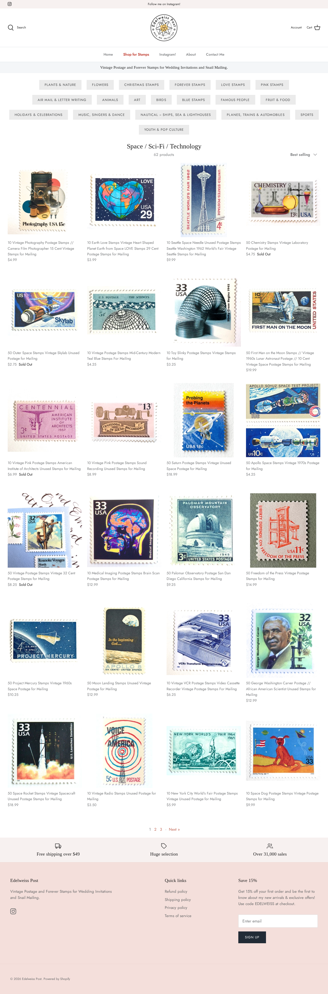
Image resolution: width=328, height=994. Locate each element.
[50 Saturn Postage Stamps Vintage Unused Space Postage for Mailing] (204, 420)
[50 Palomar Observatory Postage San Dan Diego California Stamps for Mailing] (204, 530)
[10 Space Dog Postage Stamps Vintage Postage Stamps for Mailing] (283, 751)
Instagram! (167, 54)
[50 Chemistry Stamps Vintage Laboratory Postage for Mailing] (283, 200)
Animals (110, 99)
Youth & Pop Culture (164, 129)
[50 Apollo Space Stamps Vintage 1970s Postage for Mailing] (283, 420)
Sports (307, 114)
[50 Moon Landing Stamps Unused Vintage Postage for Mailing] (124, 640)
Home (108, 54)
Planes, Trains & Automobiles (255, 114)
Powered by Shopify (57, 979)
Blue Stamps (193, 99)
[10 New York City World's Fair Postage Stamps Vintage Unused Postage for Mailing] (204, 751)
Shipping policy (178, 899)
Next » (174, 829)
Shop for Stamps (136, 54)
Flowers (100, 84)
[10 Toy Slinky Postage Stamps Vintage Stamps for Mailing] (204, 310)
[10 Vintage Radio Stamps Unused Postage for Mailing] (124, 751)
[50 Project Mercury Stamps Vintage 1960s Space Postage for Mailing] (45, 640)
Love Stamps (233, 84)
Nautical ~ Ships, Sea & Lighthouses (176, 114)
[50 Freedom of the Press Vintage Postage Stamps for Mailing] (283, 530)
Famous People (235, 99)
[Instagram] (10, 4)
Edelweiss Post (32, 979)
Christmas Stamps (141, 84)
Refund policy (176, 891)
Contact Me (215, 54)
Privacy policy (176, 907)
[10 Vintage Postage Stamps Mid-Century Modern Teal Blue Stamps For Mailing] (124, 310)
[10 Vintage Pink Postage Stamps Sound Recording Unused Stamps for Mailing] (124, 420)
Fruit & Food (278, 99)
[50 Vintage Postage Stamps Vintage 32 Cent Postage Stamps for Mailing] (45, 530)
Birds (161, 99)
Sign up (252, 937)
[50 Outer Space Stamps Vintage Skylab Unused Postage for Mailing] (45, 310)
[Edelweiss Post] (164, 28)
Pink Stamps (272, 84)
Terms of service (178, 916)
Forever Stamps (190, 84)
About (191, 54)
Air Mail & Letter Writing (62, 99)
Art (137, 99)
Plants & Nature (60, 84)
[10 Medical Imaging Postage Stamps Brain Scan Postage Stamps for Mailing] (124, 530)
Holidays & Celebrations (39, 114)
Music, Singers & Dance (101, 114)
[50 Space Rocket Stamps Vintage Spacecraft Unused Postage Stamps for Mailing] (45, 751)
